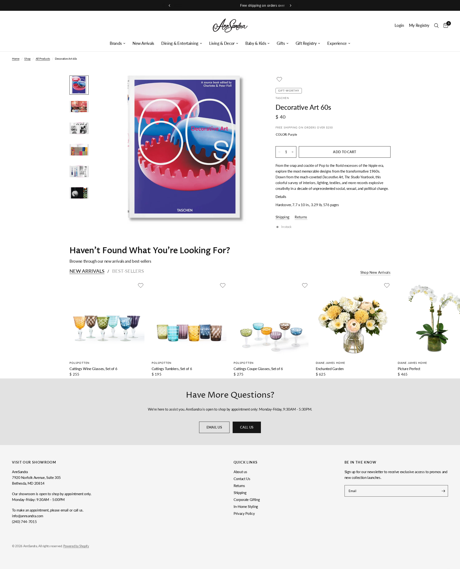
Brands (116, 43)
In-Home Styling (246, 506)
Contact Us (242, 478)
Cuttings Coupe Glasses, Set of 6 (258, 368)
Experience (337, 43)
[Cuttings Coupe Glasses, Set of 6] (271, 319)
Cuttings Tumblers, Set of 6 (172, 368)
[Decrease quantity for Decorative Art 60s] (279, 151)
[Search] (436, 25)
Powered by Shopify (76, 546)
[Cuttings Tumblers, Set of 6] (189, 319)
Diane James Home (330, 362)
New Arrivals (143, 43)
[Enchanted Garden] (353, 319)
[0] (444, 25)
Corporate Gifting (247, 499)
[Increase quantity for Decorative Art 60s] (292, 151)
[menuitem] (117, 43)
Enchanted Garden (330, 368)
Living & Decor (222, 43)
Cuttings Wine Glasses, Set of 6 (93, 368)
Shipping (240, 492)
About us (240, 472)
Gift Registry (306, 43)
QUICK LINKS (246, 462)
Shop (27, 58)
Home (15, 58)
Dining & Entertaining (179, 43)
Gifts (281, 43)
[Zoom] (251, 85)
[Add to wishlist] (279, 79)
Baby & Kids (255, 43)
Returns (239, 485)
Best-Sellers (128, 271)
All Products (43, 58)
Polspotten (79, 362)
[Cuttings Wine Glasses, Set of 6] (106, 319)
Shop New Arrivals (375, 272)
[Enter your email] (443, 491)
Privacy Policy (244, 513)
